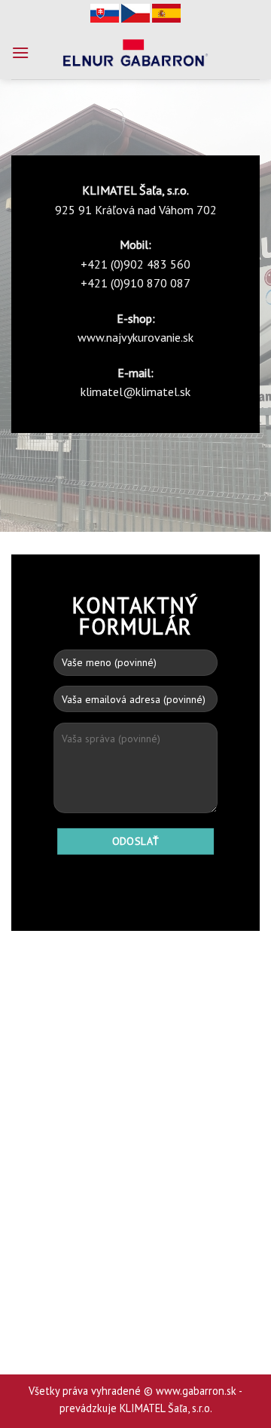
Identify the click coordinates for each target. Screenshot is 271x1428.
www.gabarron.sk (196, 1390)
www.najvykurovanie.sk (135, 337)
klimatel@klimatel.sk (135, 391)
